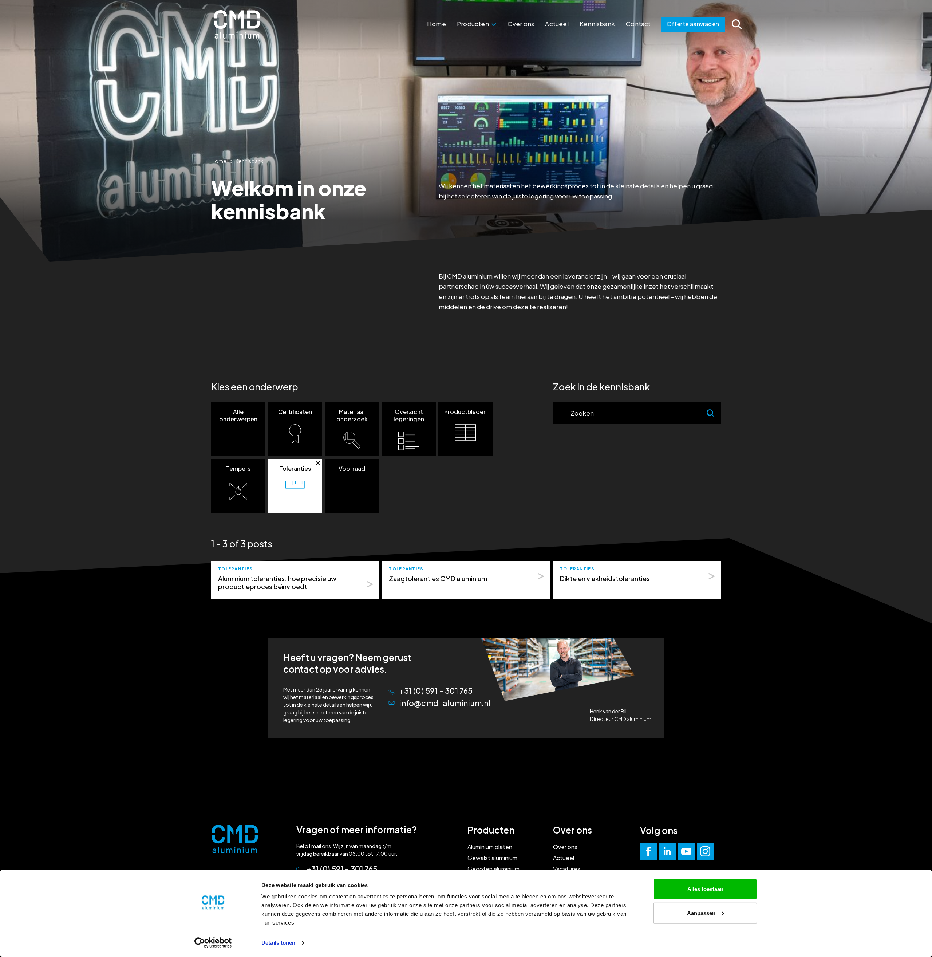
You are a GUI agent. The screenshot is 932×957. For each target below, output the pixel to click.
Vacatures (566, 869)
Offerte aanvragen (693, 24)
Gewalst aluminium (492, 858)
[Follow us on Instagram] (705, 851)
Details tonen (278, 943)
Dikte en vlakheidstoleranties (605, 579)
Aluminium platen (489, 847)
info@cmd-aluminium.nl (444, 703)
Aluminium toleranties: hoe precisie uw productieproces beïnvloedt (277, 583)
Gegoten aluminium (493, 869)
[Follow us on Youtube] (686, 851)
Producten (473, 24)
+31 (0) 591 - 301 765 (436, 691)
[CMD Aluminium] (237, 24)
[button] (238, 429)
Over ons (521, 24)
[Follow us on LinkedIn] (667, 851)
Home (436, 24)
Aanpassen (701, 913)
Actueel (556, 24)
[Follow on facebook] (648, 851)
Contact (638, 24)
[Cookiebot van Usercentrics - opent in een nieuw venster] (213, 942)
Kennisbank (597, 24)
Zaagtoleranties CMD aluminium (438, 579)
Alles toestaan (705, 889)
